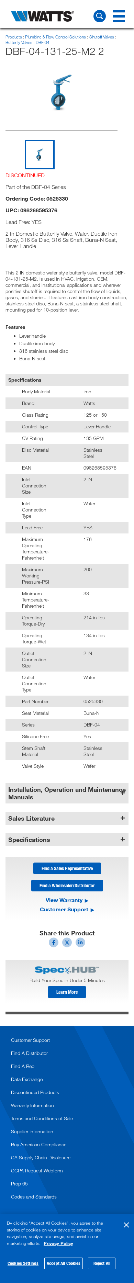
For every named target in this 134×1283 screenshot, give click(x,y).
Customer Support (64, 909)
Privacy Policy (58, 1243)
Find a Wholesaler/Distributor (67, 885)
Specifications (29, 839)
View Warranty (64, 900)
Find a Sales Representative (67, 868)
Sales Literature (31, 818)
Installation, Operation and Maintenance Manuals (67, 793)
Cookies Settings (23, 1263)
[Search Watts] (99, 16)
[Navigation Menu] (119, 16)
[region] (67, 1248)
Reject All (101, 1263)
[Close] (126, 1225)
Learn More (67, 992)
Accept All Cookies (63, 1263)
